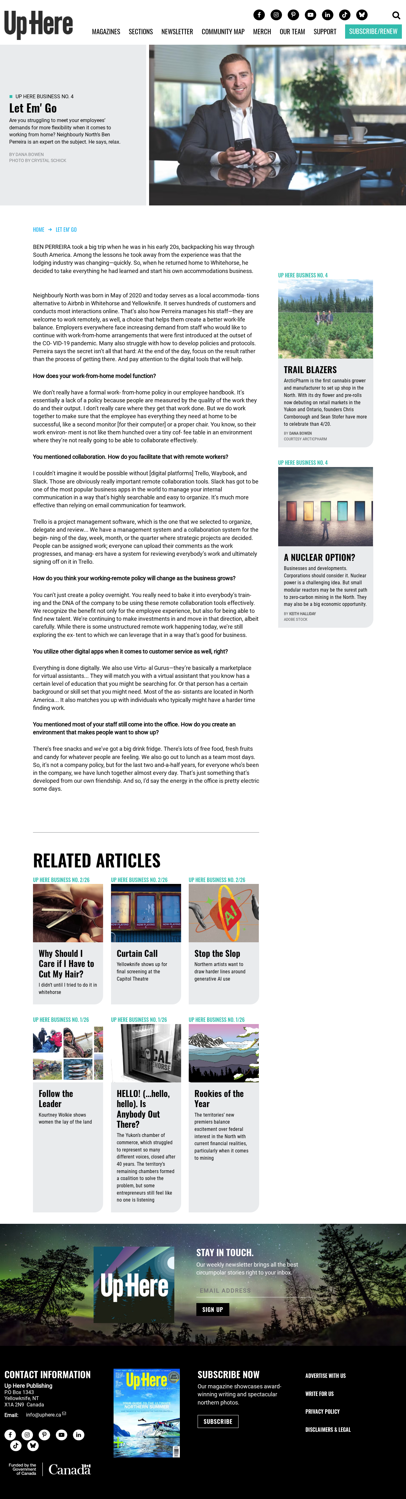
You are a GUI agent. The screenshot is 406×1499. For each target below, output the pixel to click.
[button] (396, 15)
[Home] (38, 24)
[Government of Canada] (50, 1469)
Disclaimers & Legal (328, 1429)
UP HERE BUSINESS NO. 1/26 (61, 1019)
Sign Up (212, 1309)
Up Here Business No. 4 (45, 97)
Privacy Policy (322, 1411)
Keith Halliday (302, 613)
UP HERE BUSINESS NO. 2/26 (61, 880)
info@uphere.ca (43, 1415)
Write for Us (319, 1394)
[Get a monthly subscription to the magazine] (147, 1413)
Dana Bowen (30, 154)
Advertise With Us (325, 1375)
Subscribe (218, 1421)
